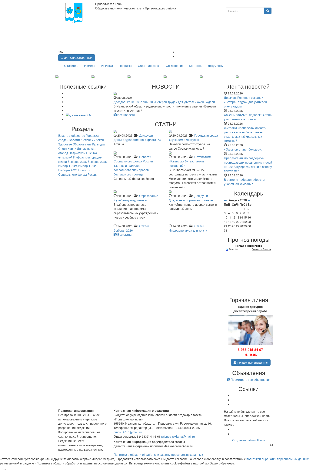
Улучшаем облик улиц (184, 140)
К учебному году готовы (130, 200)
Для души (146, 135)
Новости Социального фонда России (133, 159)
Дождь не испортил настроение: (191, 200)
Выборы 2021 (68, 170)
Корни (72, 148)
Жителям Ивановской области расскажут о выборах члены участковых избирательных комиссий (245, 134)
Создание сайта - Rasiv (248, 440)
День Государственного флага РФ (137, 140)
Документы (216, 65)
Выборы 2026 (123, 230)
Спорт (62, 148)
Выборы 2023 (88, 166)
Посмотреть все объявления (250, 379)
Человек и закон (92, 140)
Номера (89, 65)
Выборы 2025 (97, 161)
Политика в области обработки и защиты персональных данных (158, 454)
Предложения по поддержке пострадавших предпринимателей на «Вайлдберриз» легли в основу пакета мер (248, 164)
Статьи (144, 226)
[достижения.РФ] (78, 115)
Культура (98, 144)
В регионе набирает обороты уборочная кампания (244, 181)
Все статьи (124, 234)
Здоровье (65, 144)
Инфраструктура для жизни (188, 230)
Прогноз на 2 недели (261, 249)
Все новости (126, 115)
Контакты (195, 65)
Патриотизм (202, 157)
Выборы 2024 (68, 166)
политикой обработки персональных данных (277, 459)
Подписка (125, 65)
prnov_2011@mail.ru (128, 432)
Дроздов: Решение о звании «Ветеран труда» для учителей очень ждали (164, 102)
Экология (74, 140)
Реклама (107, 65)
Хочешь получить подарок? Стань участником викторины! (247, 117)
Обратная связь (149, 65)
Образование (148, 196)
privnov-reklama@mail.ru (178, 436)
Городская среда (206, 135)
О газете (70, 65)
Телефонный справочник (252, 362)
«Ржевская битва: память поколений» (187, 163)
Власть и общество (71, 135)
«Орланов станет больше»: (243, 149)
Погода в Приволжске (248, 245)
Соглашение (175, 65)
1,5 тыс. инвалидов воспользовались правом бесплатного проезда (131, 169)
